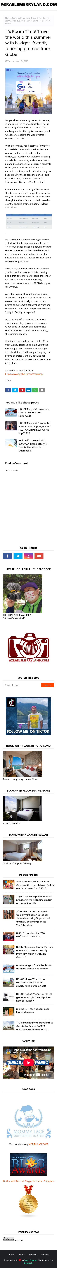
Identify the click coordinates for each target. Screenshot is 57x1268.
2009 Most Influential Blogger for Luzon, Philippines (28, 1181)
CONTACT (33, 1254)
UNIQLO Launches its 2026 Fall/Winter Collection (30, 935)
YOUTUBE (45, 1254)
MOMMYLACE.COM (38, 1144)
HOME (11, 1254)
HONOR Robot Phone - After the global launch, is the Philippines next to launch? (34, 997)
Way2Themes (30, 1260)
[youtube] (39, 556)
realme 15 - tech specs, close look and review (33, 1010)
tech (14, 18)
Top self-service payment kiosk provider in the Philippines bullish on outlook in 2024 (34, 900)
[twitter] (18, 556)
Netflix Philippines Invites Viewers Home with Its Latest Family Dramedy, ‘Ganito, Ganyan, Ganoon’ (34, 952)
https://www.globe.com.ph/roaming (23, 373)
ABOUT (22, 1254)
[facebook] (7, 556)
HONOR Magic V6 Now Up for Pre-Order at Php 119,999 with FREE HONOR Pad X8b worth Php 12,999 (35, 428)
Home (8, 18)
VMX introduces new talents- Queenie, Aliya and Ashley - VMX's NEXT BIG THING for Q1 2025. (35, 885)
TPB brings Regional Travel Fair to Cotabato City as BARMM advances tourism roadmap (34, 1026)
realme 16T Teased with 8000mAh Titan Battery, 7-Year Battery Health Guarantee (33, 445)
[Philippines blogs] (28, 1217)
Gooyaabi (28, 1262)
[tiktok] (49, 556)
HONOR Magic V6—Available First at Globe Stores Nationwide (34, 412)
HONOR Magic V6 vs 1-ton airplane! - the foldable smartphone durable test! (31, 982)
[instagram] (28, 556)
